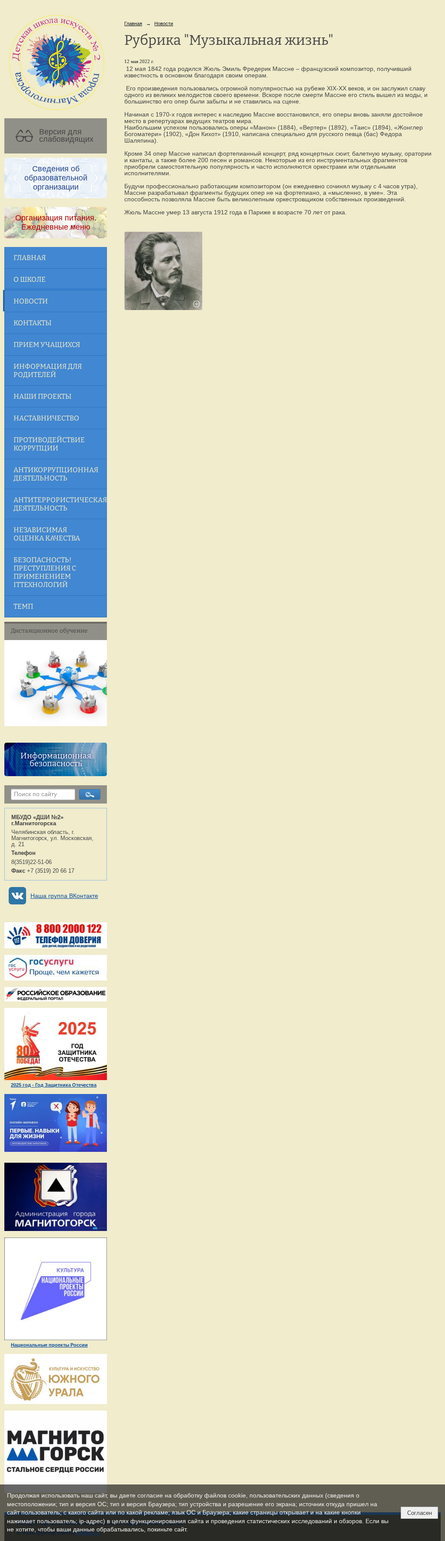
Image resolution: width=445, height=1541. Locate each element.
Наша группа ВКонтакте (64, 896)
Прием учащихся (46, 344)
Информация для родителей (47, 370)
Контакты (32, 323)
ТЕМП (23, 606)
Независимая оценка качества (46, 534)
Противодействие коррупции (49, 444)
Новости (30, 301)
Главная (29, 257)
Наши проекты (42, 396)
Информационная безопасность (55, 759)
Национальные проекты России (49, 1345)
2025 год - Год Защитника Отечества (53, 1084)
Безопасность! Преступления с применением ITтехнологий (44, 572)
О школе (29, 279)
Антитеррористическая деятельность (59, 504)
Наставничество (46, 418)
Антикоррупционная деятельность (55, 474)
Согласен (419, 1513)
